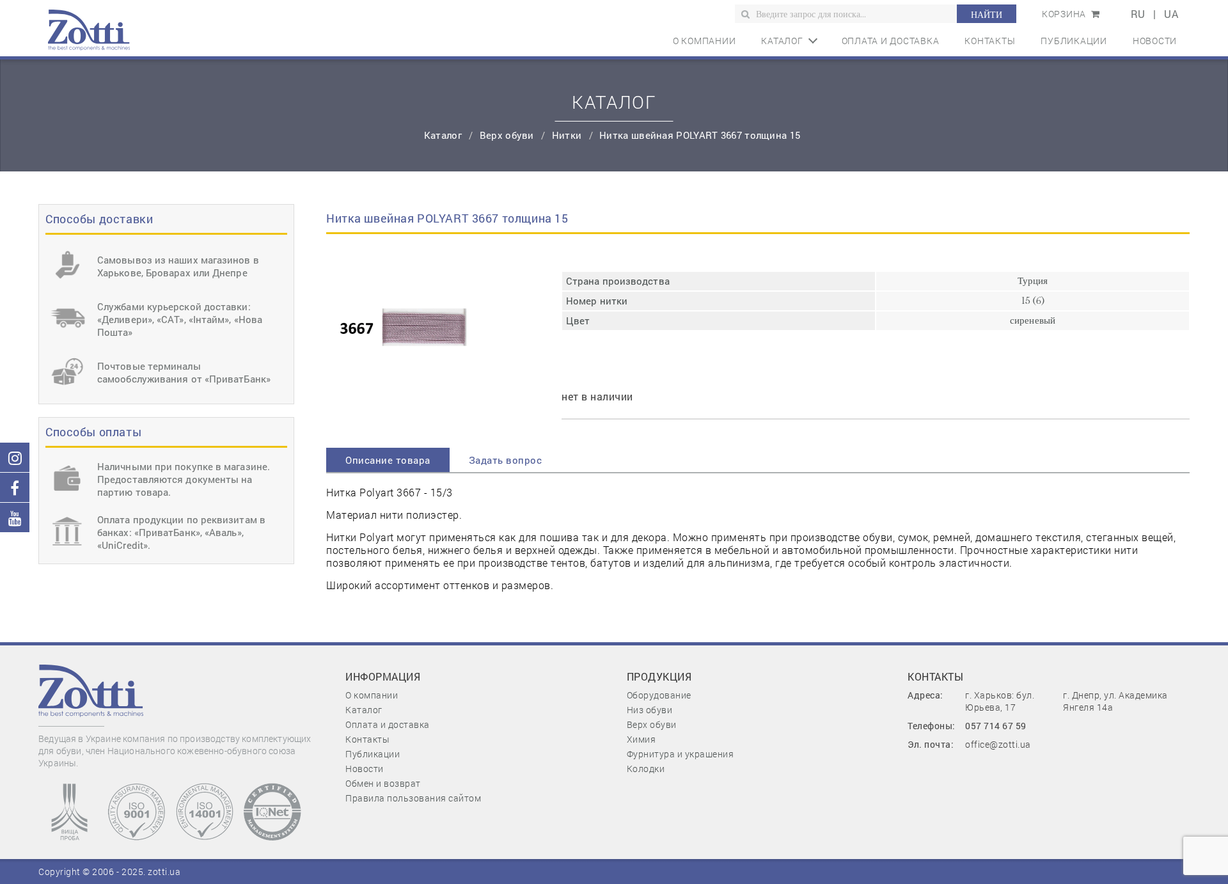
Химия (641, 739)
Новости (1155, 41)
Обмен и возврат (383, 783)
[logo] (88, 28)
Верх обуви (508, 135)
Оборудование (659, 695)
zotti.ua (164, 871)
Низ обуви (650, 710)
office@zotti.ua (998, 744)
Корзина (1065, 14)
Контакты (989, 41)
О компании (704, 41)
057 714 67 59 (996, 726)
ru (1138, 13)
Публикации (1074, 41)
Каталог (782, 41)
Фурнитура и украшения (680, 754)
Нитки (568, 135)
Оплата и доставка (891, 41)
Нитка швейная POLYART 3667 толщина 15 (699, 135)
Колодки (646, 768)
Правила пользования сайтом (413, 798)
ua (1171, 13)
